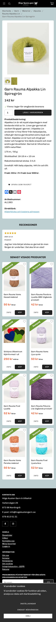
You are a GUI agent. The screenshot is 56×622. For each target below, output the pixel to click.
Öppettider (7, 535)
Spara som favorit (21, 185)
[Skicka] (48, 582)
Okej (28, 616)
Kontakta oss (8, 541)
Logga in (6, 546)
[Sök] (9, 3)
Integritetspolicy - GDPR (13, 566)
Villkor (5, 538)
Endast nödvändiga (28, 610)
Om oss (5, 555)
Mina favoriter (9, 544)
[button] (20, 312)
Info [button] (9, 312)
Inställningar (28, 604)
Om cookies (7, 564)
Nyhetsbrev (7, 561)
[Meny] (4, 3)
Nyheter (6, 558)
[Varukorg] (52, 3)
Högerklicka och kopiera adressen (21, 211)
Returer (5, 569)
